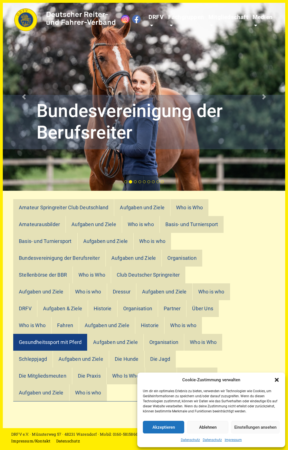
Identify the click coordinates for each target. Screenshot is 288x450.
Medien (263, 17)
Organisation (181, 258)
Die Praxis (89, 376)
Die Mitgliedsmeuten (42, 376)
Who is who (141, 224)
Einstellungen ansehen (255, 427)
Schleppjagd (33, 359)
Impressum (233, 440)
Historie (103, 308)
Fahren (65, 325)
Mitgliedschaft (228, 17)
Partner (172, 308)
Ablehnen (208, 427)
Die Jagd (160, 359)
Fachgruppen (186, 17)
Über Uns (202, 308)
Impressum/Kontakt (30, 441)
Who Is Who (125, 376)
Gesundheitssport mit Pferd (50, 342)
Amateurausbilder (39, 224)
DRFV (156, 17)
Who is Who (189, 207)
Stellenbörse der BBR (43, 275)
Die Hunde (127, 359)
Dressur (121, 292)
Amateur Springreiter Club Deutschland (63, 207)
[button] (277, 380)
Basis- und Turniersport (191, 224)
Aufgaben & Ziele (62, 308)
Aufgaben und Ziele (142, 207)
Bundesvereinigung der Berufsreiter (59, 258)
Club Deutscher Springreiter (148, 275)
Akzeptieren (163, 427)
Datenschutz (190, 440)
